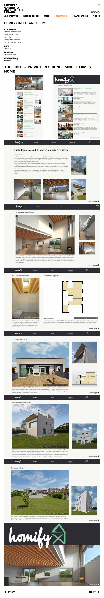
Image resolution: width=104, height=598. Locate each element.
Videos (96, 16)
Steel (46, 16)
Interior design (31, 16)
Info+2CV (95, 12)
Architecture (11, 16)
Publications (60, 16)
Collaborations (80, 16)
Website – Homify (11, 60)
